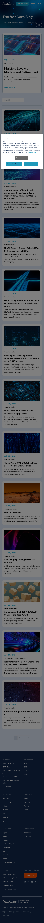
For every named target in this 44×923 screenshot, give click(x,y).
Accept (30, 164)
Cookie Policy (32, 152)
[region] (22, 151)
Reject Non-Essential (14, 164)
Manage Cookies (21, 158)
